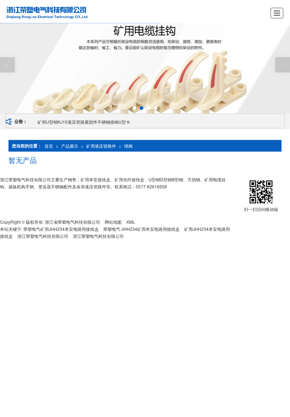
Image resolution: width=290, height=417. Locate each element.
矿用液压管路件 (101, 146)
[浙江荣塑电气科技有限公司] (60, 11)
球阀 (128, 146)
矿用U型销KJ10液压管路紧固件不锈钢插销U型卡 (83, 122)
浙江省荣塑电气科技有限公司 (72, 222)
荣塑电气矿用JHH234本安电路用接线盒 (61, 229)
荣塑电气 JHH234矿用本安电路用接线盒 (141, 229)
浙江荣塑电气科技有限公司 (42, 236)
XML (130, 222)
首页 (49, 146)
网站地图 (113, 222)
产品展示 (69, 146)
